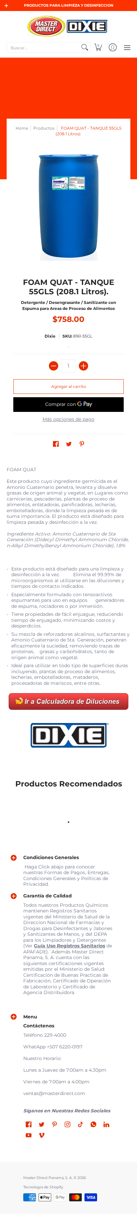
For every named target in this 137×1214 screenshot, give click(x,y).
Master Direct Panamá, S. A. (47, 1178)
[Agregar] (83, 366)
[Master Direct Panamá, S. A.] (68, 26)
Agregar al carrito (68, 386)
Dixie (50, 336)
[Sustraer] (53, 366)
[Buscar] (84, 47)
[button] (98, 47)
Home (22, 128)
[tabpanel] (68, 611)
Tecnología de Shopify (43, 1187)
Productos (44, 128)
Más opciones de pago (68, 419)
